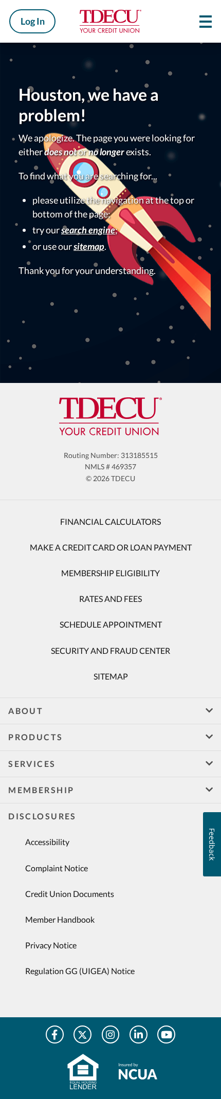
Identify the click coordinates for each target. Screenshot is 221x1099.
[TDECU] (110, 416)
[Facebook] (55, 1034)
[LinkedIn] (139, 1034)
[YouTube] (166, 1034)
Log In (33, 21)
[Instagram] (111, 1034)
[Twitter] (82, 1034)
